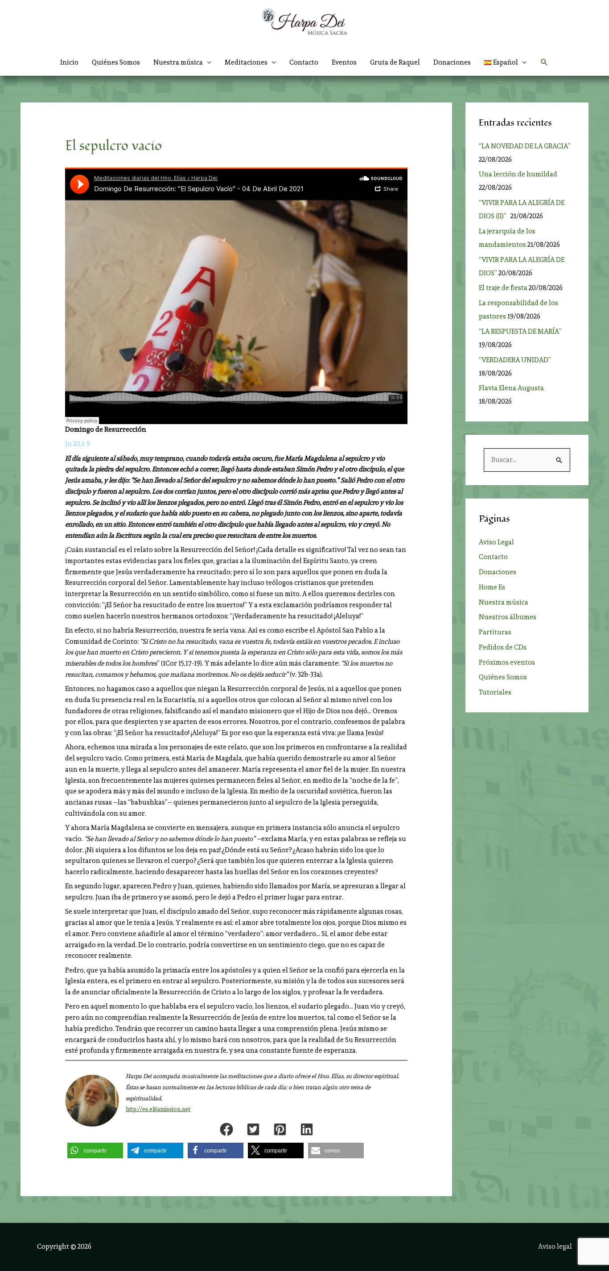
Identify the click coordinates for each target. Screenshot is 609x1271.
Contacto (303, 62)
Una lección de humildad (518, 174)
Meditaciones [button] (246, 62)
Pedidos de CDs (503, 647)
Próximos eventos (507, 662)
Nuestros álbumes (507, 617)
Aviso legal (555, 1246)
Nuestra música (503, 602)
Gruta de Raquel (395, 62)
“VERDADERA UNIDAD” (516, 360)
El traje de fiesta (503, 288)
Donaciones (452, 62)
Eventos (344, 62)
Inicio (69, 62)
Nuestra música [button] (178, 62)
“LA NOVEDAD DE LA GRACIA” (525, 146)
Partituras (495, 632)
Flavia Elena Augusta (511, 388)
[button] (505, 62)
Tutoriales (495, 692)
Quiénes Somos (116, 62)
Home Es (492, 587)
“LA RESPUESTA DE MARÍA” (521, 331)
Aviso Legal (496, 542)
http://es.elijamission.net (158, 1109)
